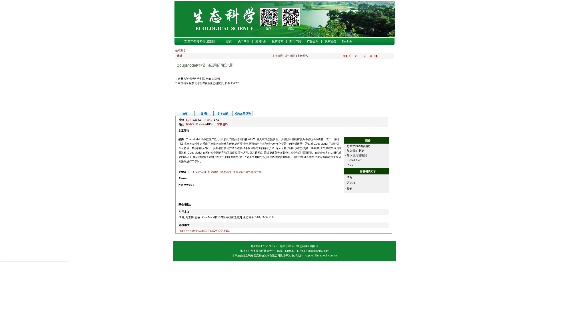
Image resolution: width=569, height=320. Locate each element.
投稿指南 (277, 41)
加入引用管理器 (357, 155)
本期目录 (277, 55)
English (347, 41)
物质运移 (225, 172)
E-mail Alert (354, 160)
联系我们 (330, 41)
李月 (350, 177)
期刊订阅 (295, 41)
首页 (229, 41)
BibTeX (190, 124)
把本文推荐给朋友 (358, 146)
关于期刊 (243, 41)
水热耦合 (213, 172)
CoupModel (199, 172)
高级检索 (302, 55)
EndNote (201, 124)
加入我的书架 (355, 150)
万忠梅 (351, 182)
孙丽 (350, 188)
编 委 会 (260, 41)
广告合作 (313, 41)
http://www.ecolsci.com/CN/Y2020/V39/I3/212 (205, 230)
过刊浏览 (290, 55)
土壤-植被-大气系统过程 (247, 172)
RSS (350, 165)
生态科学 (180, 50)
